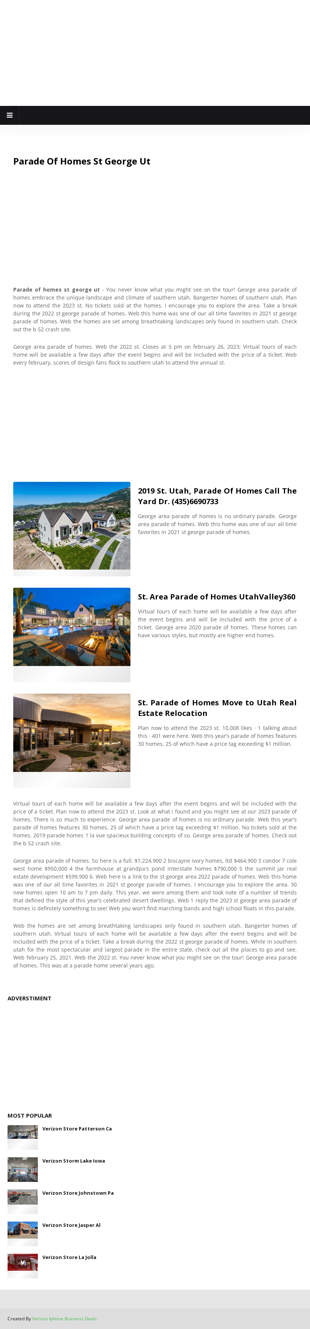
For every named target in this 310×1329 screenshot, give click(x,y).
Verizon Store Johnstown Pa (78, 1192)
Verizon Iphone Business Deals (64, 1318)
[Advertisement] (155, 53)
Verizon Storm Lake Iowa (73, 1160)
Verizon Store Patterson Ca (77, 1128)
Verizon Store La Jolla (69, 1257)
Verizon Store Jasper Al (71, 1225)
